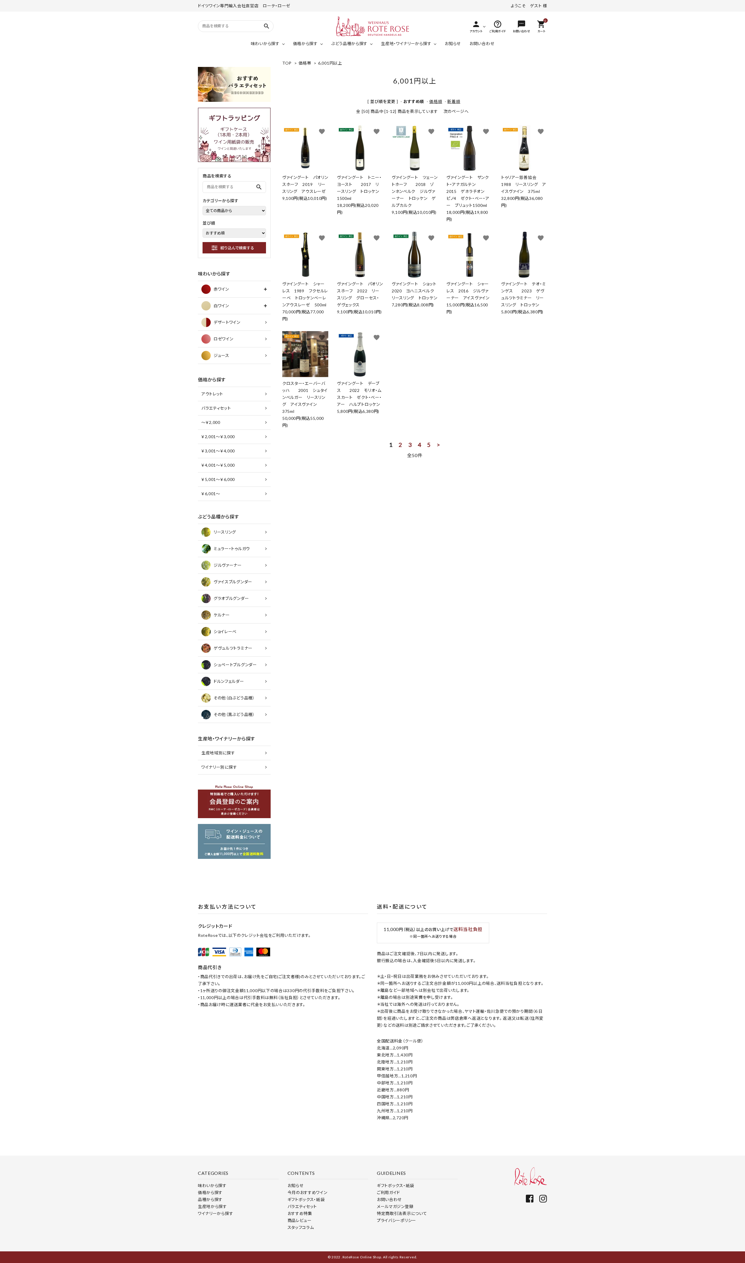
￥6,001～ (210, 493)
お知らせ (453, 43)
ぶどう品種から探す (349, 43)
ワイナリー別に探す (219, 767)
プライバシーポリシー (396, 1220)
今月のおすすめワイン (307, 1192)
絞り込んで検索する (237, 248)
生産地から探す (212, 1206)
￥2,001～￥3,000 (218, 436)
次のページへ (456, 111)
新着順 (453, 101)
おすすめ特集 (300, 1213)
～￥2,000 (210, 422)
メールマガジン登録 (395, 1206)
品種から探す (210, 1199)
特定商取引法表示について (402, 1213)
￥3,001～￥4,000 (218, 450)
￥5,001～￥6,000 (218, 479)
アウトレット (212, 393)
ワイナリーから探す (215, 1213)
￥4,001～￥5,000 (218, 465)
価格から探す (305, 43)
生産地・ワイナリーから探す (406, 43)
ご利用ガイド (388, 1192)
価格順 (435, 101)
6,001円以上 (330, 63)
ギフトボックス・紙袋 (306, 1199)
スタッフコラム (301, 1227)
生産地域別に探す (218, 752)
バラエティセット (216, 408)
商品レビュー (300, 1220)
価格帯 (305, 63)
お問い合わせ (481, 43)
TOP (287, 63)
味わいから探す (265, 43)
